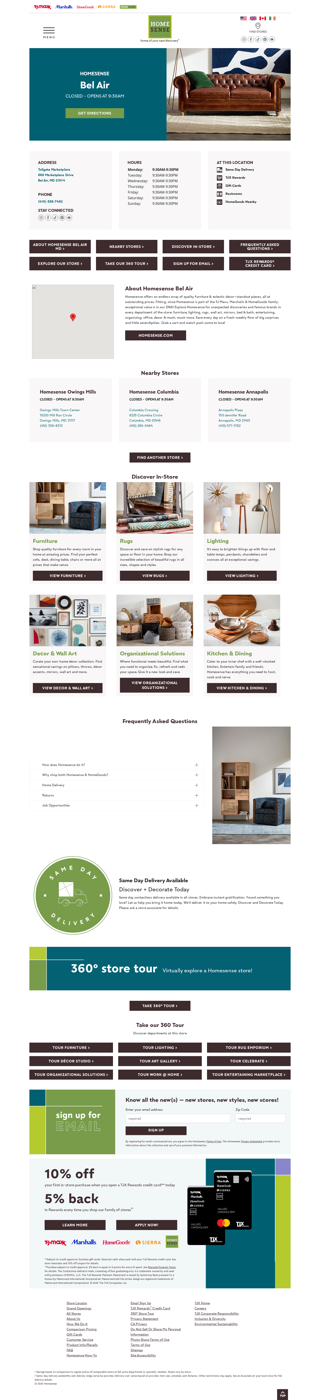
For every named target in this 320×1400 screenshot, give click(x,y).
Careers (200, 1308)
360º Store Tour (142, 1313)
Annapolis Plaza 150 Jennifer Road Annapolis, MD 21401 (234, 415)
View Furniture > (68, 575)
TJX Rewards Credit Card (150, 1308)
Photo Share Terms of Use (150, 1339)
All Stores (74, 1313)
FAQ (70, 1350)
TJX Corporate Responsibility (217, 1313)
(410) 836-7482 (50, 201)
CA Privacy (139, 1324)
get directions (94, 113)
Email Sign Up (141, 1303)
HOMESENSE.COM (156, 335)
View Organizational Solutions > (155, 685)
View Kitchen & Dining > (242, 687)
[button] (49, 33)
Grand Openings (79, 1308)
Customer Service (80, 1339)
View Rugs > (154, 575)
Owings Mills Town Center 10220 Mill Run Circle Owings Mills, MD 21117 (60, 415)
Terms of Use (213, 1141)
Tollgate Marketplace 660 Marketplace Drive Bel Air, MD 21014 (56, 175)
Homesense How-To (82, 1355)
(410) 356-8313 (51, 425)
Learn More (75, 1224)
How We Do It (77, 1324)
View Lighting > (242, 575)
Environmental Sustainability (216, 1324)
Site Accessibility (143, 1355)
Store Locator (77, 1303)
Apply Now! (146, 1224)
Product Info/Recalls (82, 1345)
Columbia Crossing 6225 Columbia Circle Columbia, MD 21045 (145, 415)
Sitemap (137, 1350)
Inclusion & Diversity (210, 1318)
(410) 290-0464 (141, 425)
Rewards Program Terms (162, 1267)
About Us (73, 1318)
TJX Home (202, 1303)
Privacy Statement (252, 1141)
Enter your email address (144, 1109)
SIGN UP (156, 1129)
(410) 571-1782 (229, 425)
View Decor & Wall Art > (67, 687)
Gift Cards (74, 1334)
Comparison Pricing (82, 1329)
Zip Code (242, 1109)
